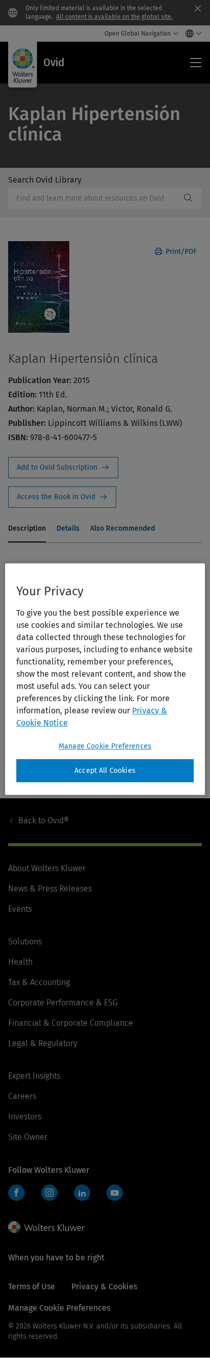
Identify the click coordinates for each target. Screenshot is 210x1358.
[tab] (27, 529)
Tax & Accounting (39, 982)
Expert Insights (34, 1076)
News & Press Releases (50, 888)
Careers (22, 1096)
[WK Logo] (46, 1227)
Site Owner (27, 1137)
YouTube (115, 1192)
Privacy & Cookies (104, 1286)
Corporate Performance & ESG (63, 1002)
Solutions (25, 941)
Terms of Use (31, 1286)
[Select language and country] (191, 33)
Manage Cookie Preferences (105, 746)
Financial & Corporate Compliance (70, 1023)
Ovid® (43, 820)
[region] (104, 679)
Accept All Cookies (105, 770)
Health (20, 962)
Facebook (16, 1192)
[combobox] (94, 198)
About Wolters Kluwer (47, 868)
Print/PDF (180, 251)
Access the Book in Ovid (62, 497)
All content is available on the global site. (114, 16)
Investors (24, 1116)
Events (20, 909)
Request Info (63, 467)
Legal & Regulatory (42, 1043)
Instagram (49, 1192)
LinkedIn (82, 1192)
